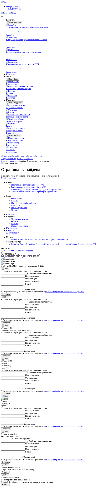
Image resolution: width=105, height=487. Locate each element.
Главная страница (9, 161)
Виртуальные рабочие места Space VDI (28, 187)
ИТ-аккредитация (19, 208)
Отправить (6, 294)
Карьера (14, 201)
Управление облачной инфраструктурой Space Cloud (34, 192)
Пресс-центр (11, 228)
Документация (12, 152)
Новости (10, 133)
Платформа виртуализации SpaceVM (27, 185)
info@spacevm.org (14, 6)
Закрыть (5, 472)
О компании (16, 198)
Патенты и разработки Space (23, 203)
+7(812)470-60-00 (13, 9)
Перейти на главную (10, 178)
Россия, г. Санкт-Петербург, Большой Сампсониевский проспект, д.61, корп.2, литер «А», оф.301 (53, 244)
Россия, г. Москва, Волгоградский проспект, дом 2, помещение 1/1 (40, 239)
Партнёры (10, 74)
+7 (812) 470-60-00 (25, 159)
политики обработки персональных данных (64, 292)
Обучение (15, 221)
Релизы (14, 223)
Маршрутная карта (19, 226)
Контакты (15, 205)
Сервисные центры (19, 219)
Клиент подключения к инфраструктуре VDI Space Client (36, 189)
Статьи (14, 210)
